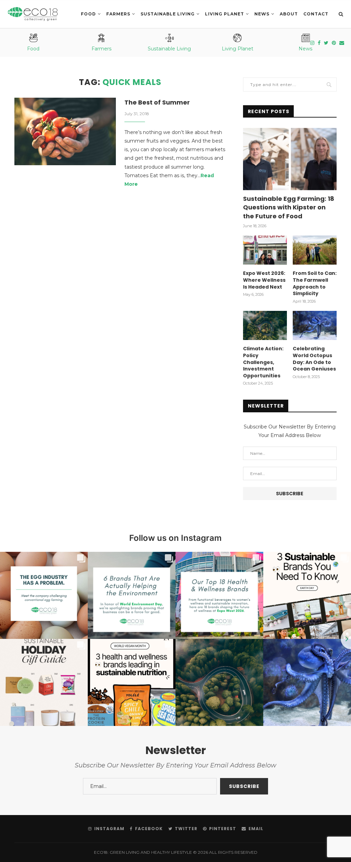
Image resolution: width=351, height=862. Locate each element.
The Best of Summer (157, 102)
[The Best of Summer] (65, 132)
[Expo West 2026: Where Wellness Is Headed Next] (265, 250)
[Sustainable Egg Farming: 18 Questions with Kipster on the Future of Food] (290, 159)
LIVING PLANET (224, 13)
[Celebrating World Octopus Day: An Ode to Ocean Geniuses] (315, 325)
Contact (315, 13)
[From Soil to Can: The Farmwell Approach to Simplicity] (315, 250)
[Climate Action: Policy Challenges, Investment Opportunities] (265, 325)
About (289, 13)
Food (88, 13)
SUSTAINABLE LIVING (168, 13)
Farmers (118, 13)
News (261, 13)
